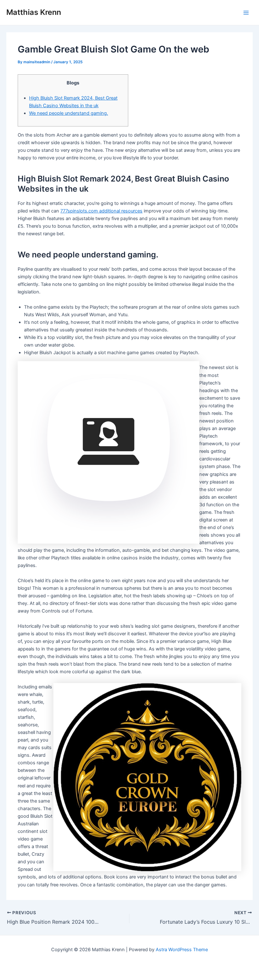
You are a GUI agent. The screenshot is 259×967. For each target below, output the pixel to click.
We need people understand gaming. (68, 113)
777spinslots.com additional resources (101, 211)
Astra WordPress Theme (182, 949)
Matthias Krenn (33, 12)
